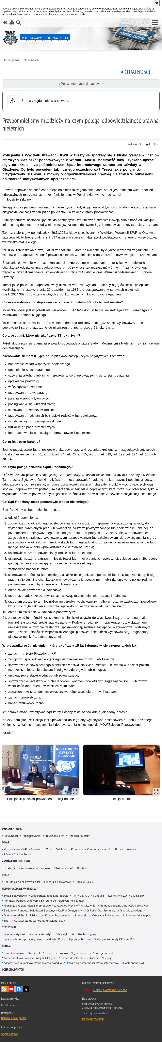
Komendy (77, 849)
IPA (74, 895)
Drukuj (153, 144)
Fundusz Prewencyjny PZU (110, 895)
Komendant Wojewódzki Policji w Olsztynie (30, 958)
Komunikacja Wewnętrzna (19, 889)
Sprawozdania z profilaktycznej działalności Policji (34, 939)
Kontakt (82, 868)
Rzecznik (34, 953)
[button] (155, 23)
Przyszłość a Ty (54, 835)
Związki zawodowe (15, 895)
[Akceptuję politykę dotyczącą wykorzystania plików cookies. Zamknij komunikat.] (157, 3)
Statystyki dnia (65, 934)
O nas (5, 842)
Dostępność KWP (134, 962)
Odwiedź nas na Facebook (18, 989)
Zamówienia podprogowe (34, 868)
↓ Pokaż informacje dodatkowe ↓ (81, 83)
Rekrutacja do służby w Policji (22, 881)
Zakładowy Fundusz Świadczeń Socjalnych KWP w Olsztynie (41, 910)
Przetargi (9, 868)
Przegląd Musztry (78, 835)
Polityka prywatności (93, 1019)
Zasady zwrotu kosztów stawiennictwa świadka (33, 962)
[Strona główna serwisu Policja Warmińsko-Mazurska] (5, 22)
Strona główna (11, 60)
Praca (5, 875)
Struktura (36, 849)
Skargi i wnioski (104, 953)
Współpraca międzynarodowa (49, 895)
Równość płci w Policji (17, 854)
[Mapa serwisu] (11, 22)
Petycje (107, 958)
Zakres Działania (56, 849)
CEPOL (84, 895)
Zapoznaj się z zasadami (94, 1013)
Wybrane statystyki (40, 934)
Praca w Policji (84, 881)
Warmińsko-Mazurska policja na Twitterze (26, 989)
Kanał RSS (4, 989)
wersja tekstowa (9, 1034)
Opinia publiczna (79, 939)
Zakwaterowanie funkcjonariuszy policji (129, 915)
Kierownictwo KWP (15, 849)
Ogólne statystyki (14, 934)
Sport (7, 920)
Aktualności (31, 60)
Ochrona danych (13, 969)
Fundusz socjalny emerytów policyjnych (124, 905)
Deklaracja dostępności (13, 1018)
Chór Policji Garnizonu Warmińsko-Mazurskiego (112, 910)
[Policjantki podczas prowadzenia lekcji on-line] (40, 770)
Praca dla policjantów (57, 881)
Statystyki (9, 927)
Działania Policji (12, 829)
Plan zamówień (63, 868)
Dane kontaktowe (14, 953)
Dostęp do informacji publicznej (79, 958)
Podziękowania (31, 835)
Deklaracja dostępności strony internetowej (92, 962)
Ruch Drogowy (87, 934)
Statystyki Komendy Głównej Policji (115, 939)
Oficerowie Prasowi (56, 953)
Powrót (136, 144)
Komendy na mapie (99, 849)
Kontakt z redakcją (11, 1005)
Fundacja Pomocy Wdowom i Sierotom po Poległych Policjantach (44, 900)
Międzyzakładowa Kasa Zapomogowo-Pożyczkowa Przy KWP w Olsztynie (49, 905)
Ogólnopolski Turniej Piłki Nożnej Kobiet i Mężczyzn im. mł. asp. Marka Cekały (52, 915)
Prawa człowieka (125, 849)
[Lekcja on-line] (121, 770)
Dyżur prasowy (81, 953)
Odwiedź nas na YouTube (11, 989)
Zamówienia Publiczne (16, 861)
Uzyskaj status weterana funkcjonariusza (39, 920)
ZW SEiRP (137, 895)
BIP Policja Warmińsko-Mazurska (110, 990)
